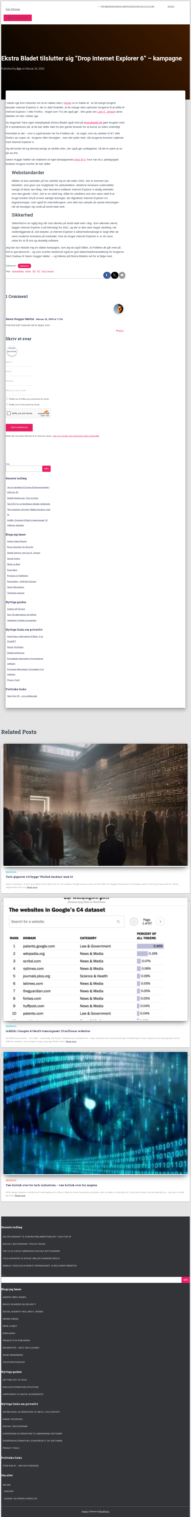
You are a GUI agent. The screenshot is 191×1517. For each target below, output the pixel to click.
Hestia (85, 1511)
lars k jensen (48, 271)
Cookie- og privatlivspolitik (20, 1498)
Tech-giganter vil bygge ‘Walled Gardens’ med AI (39, 877)
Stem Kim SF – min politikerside (22, 696)
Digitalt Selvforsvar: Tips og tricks (22, 498)
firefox (28, 271)
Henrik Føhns (13, 558)
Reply (121, 331)
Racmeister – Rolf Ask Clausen (21, 581)
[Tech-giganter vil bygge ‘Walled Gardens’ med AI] (95, 865)
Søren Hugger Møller (20, 319)
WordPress (104, 1511)
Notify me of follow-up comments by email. (29, 399)
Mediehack (113, 6)
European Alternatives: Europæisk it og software (32, 1441)
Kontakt (9, 1491)
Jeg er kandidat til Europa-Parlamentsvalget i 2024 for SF (37, 1237)
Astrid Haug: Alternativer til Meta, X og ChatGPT (31, 1412)
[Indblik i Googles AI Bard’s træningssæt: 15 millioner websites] (95, 1019)
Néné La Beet (13, 564)
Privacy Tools (13, 680)
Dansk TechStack (15, 647)
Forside (104, 6)
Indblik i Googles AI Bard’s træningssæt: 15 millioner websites (48, 1031)
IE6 (34, 271)
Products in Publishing (17, 575)
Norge (67, 103)
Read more (32, 887)
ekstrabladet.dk (93, 122)
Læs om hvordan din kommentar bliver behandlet (76, 436)
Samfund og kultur (144, 6)
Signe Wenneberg (15, 587)
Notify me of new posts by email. (24, 404)
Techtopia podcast (15, 593)
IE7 (38, 271)
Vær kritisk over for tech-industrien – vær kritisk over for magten (51, 1185)
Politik (122, 6)
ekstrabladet (18, 271)
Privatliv (130, 6)
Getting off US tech (16, 609)
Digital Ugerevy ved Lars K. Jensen (23, 553)
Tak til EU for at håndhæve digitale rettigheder (28, 504)
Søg (8, 464)
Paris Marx (12, 570)
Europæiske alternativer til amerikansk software (32, 1433)
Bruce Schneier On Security (20, 547)
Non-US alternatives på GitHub (21, 614)
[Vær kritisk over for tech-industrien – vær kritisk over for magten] (95, 1173)
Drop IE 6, (80, 159)
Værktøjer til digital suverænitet (21, 620)
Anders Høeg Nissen (17, 541)
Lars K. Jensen (106, 111)
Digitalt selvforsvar (15, 653)
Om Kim (171, 6)
